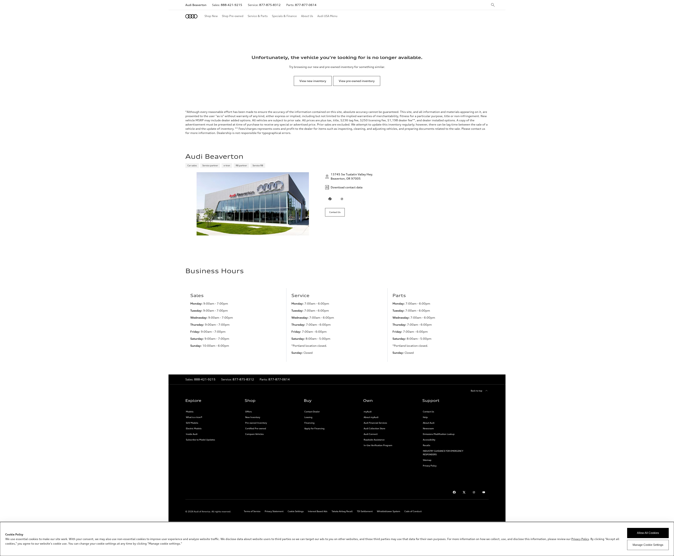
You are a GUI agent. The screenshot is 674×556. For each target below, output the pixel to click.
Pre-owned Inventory (256, 423)
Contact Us (428, 411)
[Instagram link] (474, 492)
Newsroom (428, 428)
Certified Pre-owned (255, 428)
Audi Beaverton (195, 5)
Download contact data (346, 187)
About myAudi (371, 417)
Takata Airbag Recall (342, 511)
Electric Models (193, 428)
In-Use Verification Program (378, 445)
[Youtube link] (484, 492)
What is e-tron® (194, 417)
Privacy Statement (274, 511)
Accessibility (429, 439)
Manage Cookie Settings (648, 544)
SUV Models (192, 423)
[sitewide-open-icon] (493, 5)
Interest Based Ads (317, 511)
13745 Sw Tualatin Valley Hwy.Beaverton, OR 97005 (352, 176)
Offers (248, 411)
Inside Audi (191, 434)
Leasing (308, 417)
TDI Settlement (365, 511)
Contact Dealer (312, 411)
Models (189, 411)
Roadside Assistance (374, 439)
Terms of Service (252, 511)
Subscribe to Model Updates (200, 439)
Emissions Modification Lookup (439, 434)
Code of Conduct (413, 511)
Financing (309, 423)
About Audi (428, 423)
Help (425, 417)
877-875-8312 (270, 5)
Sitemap (427, 460)
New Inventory (252, 417)
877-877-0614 (305, 5)
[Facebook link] (454, 492)
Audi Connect (371, 434)
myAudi (368, 411)
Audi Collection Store (374, 428)
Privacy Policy (430, 465)
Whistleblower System (388, 511)
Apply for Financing (314, 428)
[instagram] (342, 199)
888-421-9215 (231, 5)
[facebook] (330, 199)
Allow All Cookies (648, 532)
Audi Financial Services (375, 423)
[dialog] (337, 539)
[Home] (191, 16)
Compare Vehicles (254, 434)
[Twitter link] (464, 492)
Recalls (426, 445)
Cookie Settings (296, 511)
